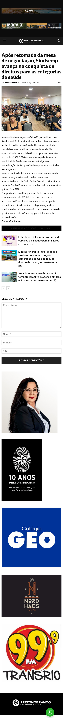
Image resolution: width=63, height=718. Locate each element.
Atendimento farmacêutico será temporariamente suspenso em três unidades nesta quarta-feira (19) (39, 277)
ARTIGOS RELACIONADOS (23, 228)
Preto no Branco (12, 82)
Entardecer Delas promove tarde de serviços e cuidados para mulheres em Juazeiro (39, 241)
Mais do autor (45, 228)
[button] (58, 41)
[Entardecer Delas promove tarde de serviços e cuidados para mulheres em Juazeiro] (9, 240)
